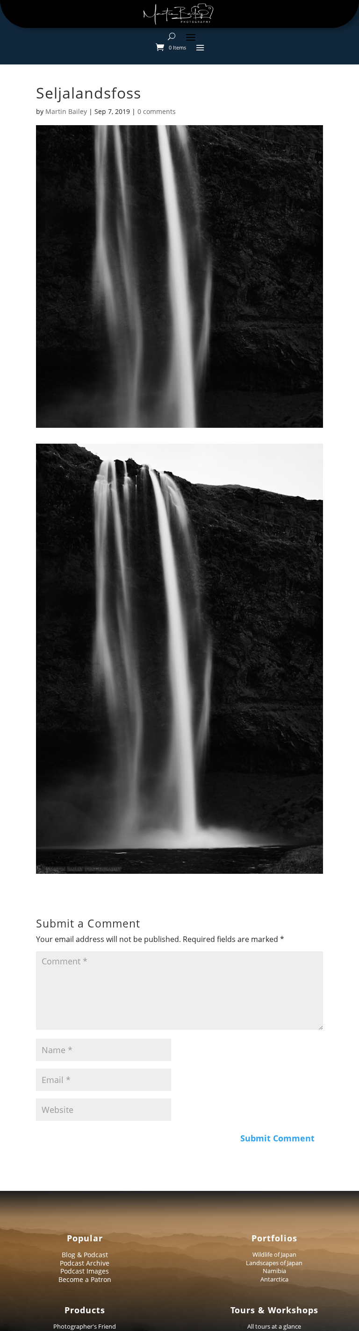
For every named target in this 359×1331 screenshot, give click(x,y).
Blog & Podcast (85, 1254)
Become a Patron (84, 1279)
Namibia (274, 1271)
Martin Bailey (66, 111)
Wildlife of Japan (274, 1254)
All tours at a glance (274, 1326)
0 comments (156, 111)
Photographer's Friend (84, 1326)
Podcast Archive (84, 1263)
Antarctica (274, 1279)
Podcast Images (84, 1271)
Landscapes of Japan (274, 1263)
